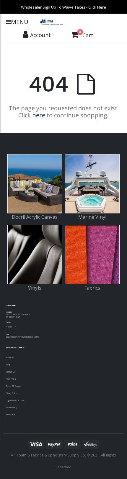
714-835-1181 (11, 327)
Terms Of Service (13, 386)
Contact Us (10, 372)
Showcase (10, 414)
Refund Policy (11, 407)
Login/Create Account (15, 400)
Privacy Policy (11, 393)
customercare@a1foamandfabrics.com (22, 337)
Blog (8, 364)
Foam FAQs (11, 379)
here (38, 115)
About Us (10, 357)
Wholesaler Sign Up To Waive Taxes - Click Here (63, 7)
